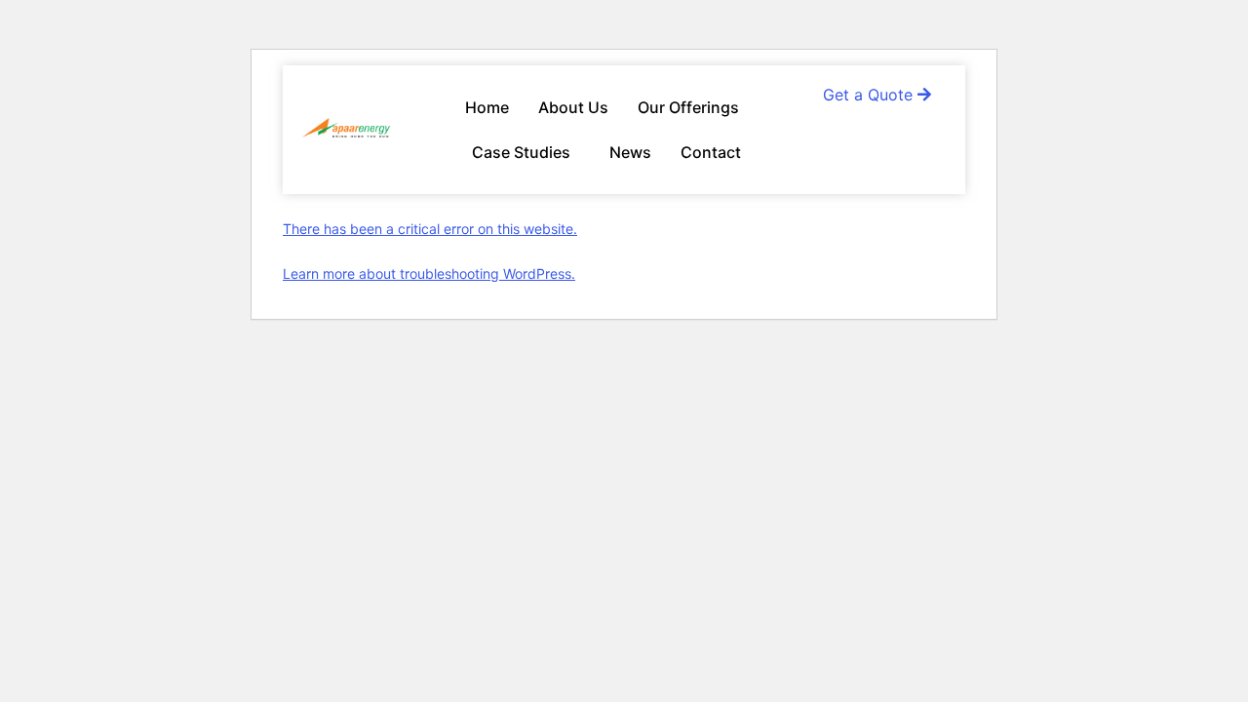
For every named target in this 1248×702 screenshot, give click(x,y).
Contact (711, 152)
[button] (693, 107)
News (630, 152)
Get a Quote (870, 94)
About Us (573, 107)
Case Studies (521, 152)
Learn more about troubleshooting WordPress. (429, 273)
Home (487, 107)
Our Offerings (688, 107)
